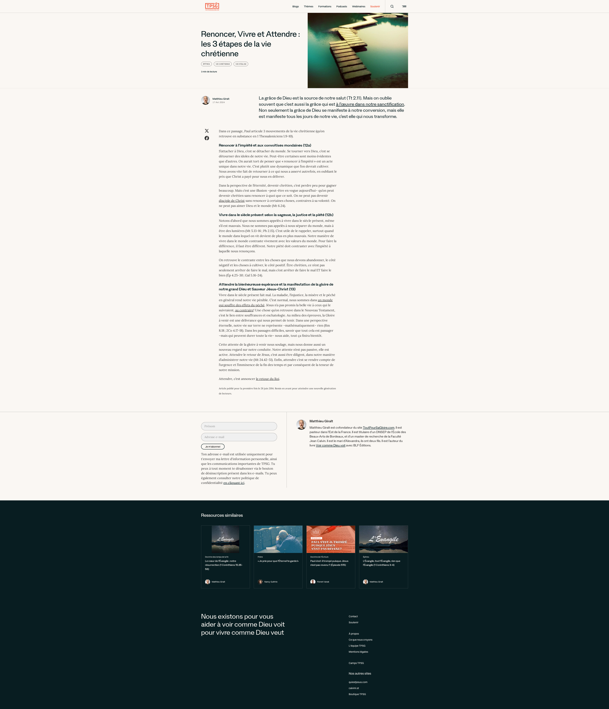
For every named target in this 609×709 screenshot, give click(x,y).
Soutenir (375, 6)
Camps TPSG (356, 663)
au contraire (244, 310)
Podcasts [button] (341, 6)
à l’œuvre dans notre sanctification (370, 105)
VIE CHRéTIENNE (223, 64)
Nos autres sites (360, 673)
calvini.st (354, 688)
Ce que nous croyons (360, 639)
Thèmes (308, 6)
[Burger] (404, 6)
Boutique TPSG (357, 694)
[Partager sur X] (207, 131)
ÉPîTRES (206, 64)
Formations (324, 6)
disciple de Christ (232, 201)
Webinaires (358, 6)
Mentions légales (358, 651)
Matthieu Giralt (221, 98)
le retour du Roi (267, 379)
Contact (353, 616)
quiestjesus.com (358, 682)
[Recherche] (390, 6)
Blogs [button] (295, 6)
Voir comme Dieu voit (330, 446)
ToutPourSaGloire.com (378, 428)
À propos (354, 633)
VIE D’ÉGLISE (241, 64)
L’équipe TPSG (357, 645)
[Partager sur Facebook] (207, 138)
